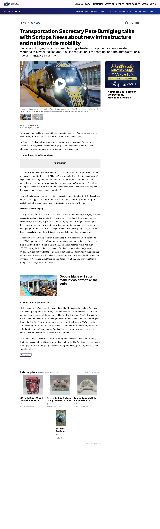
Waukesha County (97, 11)
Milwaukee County (82, 11)
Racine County (111, 11)
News (23, 23)
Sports (120, 4)
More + (151, 11)
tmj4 (5, 11)
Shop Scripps (133, 4)
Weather (110, 4)
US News (35, 23)
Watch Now (148, 4)
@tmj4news (20, 11)
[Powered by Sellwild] (97, 444)
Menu (78, 4)
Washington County (140, 11)
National (98, 4)
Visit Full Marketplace (92, 372)
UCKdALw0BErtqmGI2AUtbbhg (16, 11)
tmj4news (9, 11)
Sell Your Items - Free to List (48, 373)
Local (88, 4)
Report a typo (25, 355)
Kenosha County (125, 11)
